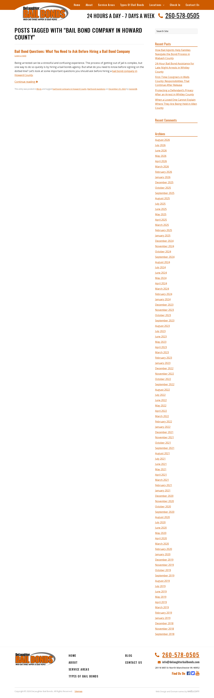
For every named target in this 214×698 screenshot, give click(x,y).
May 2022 (160, 405)
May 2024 (160, 278)
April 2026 (161, 161)
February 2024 (163, 294)
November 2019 (164, 565)
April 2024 (161, 283)
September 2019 (164, 575)
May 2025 (160, 214)
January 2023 (162, 363)
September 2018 (164, 634)
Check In (175, 5)
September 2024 (164, 257)
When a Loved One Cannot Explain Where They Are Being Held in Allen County (176, 104)
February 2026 (163, 172)
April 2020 (161, 538)
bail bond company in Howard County (69, 89)
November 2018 (164, 628)
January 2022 (162, 427)
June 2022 (161, 400)
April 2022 (161, 411)
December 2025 (164, 182)
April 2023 (161, 347)
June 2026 (161, 150)
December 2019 (164, 559)
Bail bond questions (96, 89)
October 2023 (163, 315)
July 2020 (160, 522)
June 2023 (161, 336)
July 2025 (160, 203)
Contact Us (192, 5)
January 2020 (162, 554)
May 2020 (160, 533)
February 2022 (163, 421)
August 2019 (162, 581)
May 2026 (160, 156)
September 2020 (164, 512)
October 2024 (163, 251)
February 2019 (163, 612)
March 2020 (162, 543)
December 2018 (164, 623)
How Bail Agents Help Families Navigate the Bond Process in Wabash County (173, 54)
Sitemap (78, 691)
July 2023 (160, 331)
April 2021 (161, 474)
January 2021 (162, 490)
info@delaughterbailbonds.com (180, 662)
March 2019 (162, 607)
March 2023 (162, 352)
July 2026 (160, 145)
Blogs (39, 89)
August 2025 (162, 198)
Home (77, 5)
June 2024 (161, 272)
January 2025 (162, 235)
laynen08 (133, 89)
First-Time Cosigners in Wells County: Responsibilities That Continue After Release (172, 81)
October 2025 (163, 187)
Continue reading (25, 81)
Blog (128, 655)
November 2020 (164, 501)
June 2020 (161, 527)
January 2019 (162, 618)
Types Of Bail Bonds (132, 5)
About (89, 5)
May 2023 (160, 342)
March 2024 (162, 288)
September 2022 (164, 384)
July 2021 (160, 458)
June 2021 (161, 464)
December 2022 (164, 368)
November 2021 (164, 437)
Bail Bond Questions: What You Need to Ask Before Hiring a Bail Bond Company (72, 51)
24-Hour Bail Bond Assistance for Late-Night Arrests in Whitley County (174, 67)
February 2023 (163, 357)
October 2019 (163, 570)
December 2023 (164, 304)
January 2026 (162, 177)
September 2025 (164, 193)
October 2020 (163, 506)
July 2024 (160, 267)
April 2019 (161, 602)
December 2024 (164, 241)
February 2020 (163, 549)
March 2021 (162, 480)
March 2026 (162, 166)
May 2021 (160, 469)
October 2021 (163, 442)
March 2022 (162, 416)
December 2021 (164, 432)
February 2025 (163, 230)
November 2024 (164, 246)
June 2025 (161, 209)
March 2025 (162, 225)
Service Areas (106, 5)
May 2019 (160, 597)
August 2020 (162, 517)
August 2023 (162, 326)
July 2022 (160, 395)
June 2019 (161, 591)
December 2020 (164, 496)
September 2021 (164, 448)
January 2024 (162, 299)
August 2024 (162, 262)
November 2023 (164, 310)
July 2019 (160, 586)
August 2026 (162, 140)
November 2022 (164, 373)
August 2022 (162, 389)
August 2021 (162, 453)
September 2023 (164, 320)
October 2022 (163, 379)
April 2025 (161, 219)
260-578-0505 (182, 15)
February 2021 (163, 485)
